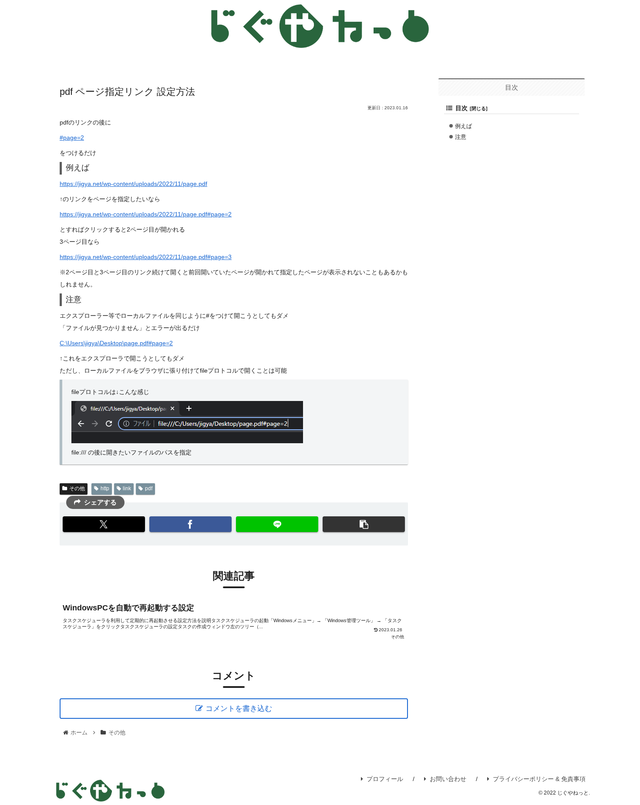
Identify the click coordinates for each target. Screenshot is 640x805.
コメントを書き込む (238, 708)
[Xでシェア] (104, 524)
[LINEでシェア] (277, 524)
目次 (461, 108)
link (127, 488)
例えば (463, 127)
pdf (148, 488)
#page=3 (219, 256)
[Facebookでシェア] (190, 524)
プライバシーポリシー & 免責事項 (539, 778)
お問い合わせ (448, 778)
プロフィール (385, 778)
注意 (460, 138)
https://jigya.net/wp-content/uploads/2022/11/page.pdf (133, 183)
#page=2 (72, 137)
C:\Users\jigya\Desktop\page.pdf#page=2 (116, 343)
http (105, 488)
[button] (364, 524)
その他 (77, 488)
